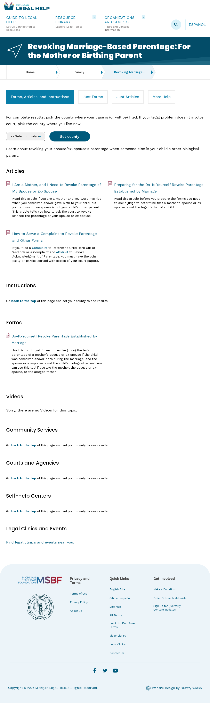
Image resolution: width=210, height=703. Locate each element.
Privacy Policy (79, 602)
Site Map (115, 606)
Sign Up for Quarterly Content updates (167, 607)
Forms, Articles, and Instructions (40, 97)
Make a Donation (164, 589)
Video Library (118, 635)
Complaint (39, 248)
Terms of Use (78, 593)
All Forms (116, 615)
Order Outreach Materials (169, 598)
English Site (117, 589)
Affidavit (62, 252)
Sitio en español (120, 598)
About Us (76, 610)
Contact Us (117, 653)
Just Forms (93, 97)
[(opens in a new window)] (40, 580)
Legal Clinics (118, 644)
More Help (162, 97)
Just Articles (127, 97)
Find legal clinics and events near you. (40, 542)
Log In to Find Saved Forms (123, 625)
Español (197, 24)
